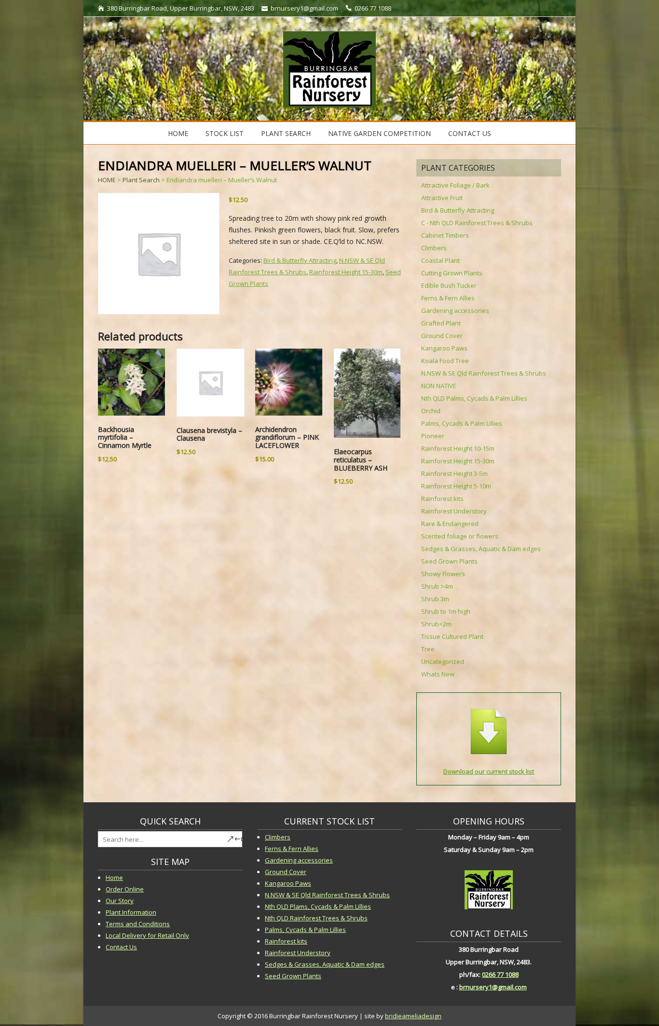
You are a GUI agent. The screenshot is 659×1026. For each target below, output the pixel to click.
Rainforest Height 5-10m (456, 486)
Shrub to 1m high (445, 611)
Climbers (434, 247)
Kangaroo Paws (444, 348)
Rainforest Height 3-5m (454, 473)
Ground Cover (442, 335)
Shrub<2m (436, 624)
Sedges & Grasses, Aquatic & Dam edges (481, 548)
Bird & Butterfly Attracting (299, 260)
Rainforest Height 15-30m (346, 272)
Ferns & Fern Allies (448, 298)
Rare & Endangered (450, 523)
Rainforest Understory (454, 511)
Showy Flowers (443, 573)
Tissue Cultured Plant (452, 636)
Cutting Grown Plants (451, 273)
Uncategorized (442, 661)
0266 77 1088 (500, 974)
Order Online (125, 889)
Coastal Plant (440, 260)
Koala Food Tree (445, 360)
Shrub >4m (437, 586)
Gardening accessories (455, 310)
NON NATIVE (438, 385)
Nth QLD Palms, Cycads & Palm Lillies (474, 398)
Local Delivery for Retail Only (147, 935)
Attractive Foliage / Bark (455, 185)
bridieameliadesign (413, 1016)
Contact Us (469, 133)
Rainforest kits (442, 498)
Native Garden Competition (379, 133)
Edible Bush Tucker (449, 285)
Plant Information (131, 912)
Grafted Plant (441, 323)
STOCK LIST (225, 133)
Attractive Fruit (442, 197)
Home (178, 133)
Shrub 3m (435, 598)
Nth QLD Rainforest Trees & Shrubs (316, 918)
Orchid (430, 410)
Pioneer (432, 436)
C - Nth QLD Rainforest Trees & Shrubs (477, 222)
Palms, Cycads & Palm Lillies (461, 423)
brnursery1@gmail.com (493, 987)
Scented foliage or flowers (459, 536)
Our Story (120, 900)
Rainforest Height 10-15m (457, 448)
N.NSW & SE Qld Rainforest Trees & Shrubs (483, 373)
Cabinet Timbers (445, 235)
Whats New (437, 674)
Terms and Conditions (138, 923)
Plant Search (286, 133)
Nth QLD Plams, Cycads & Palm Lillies (318, 906)
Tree (428, 649)
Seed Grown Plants (449, 561)
